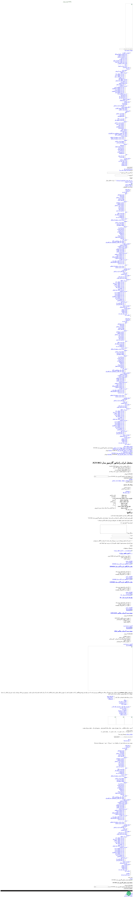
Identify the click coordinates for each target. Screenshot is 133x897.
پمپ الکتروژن (123, 81)
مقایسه (128, 873)
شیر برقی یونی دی (122, 161)
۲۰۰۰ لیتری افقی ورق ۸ (126, 553)
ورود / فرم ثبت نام (125, 874)
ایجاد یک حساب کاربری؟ (124, 170)
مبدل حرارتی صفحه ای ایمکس (117, 137)
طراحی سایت (129, 734)
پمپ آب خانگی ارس (119, 75)
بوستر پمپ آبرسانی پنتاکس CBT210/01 (121, 613)
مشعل (125, 140)
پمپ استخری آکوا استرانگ (121, 54)
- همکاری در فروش (122, 710)
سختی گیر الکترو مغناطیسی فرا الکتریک (117, 133)
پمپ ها (128, 68)
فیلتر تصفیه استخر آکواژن (121, 108)
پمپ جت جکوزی (123, 59)
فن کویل (125, 272)
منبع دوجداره (121, 148)
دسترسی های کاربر (121, 706)
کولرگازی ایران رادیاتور (119, 105)
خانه (131, 447)
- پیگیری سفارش (123, 713)
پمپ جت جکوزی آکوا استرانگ (120, 60)
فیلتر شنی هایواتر (120, 251)
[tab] (65, 491)
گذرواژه (130, 175)
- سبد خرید (124, 709)
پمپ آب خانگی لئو (123, 79)
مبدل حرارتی (124, 136)
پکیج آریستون (121, 198)
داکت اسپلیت (124, 274)
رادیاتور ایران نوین (120, 124)
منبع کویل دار (121, 150)
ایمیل (130, 538)
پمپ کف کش (124, 95)
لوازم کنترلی (127, 158)
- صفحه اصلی (110, 697)
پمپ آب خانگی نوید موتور (121, 80)
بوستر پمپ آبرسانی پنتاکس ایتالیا (123, 631)
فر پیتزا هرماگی (123, 100)
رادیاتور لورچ (121, 128)
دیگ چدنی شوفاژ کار (119, 120)
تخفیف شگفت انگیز (128, 446)
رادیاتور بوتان (121, 125)
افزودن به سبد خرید (128, 477)
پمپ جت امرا (124, 58)
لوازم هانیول (124, 165)
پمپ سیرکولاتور (123, 85)
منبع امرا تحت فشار (119, 146)
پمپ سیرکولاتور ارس (119, 87)
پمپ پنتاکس (121, 78)
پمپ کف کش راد (123, 96)
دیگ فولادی (121, 216)
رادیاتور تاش (124, 129)
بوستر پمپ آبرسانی (119, 71)
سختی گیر (124, 132)
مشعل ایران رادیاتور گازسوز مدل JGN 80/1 (119, 454)
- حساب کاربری (123, 708)
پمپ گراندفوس (120, 300)
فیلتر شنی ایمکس (123, 109)
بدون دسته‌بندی (126, 67)
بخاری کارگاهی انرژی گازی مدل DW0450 (121, 566)
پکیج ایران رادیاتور (120, 113)
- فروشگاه (110, 699)
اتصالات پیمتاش (123, 159)
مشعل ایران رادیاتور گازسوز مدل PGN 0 (120, 450)
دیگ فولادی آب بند (120, 217)
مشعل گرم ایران (120, 142)
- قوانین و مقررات (123, 701)
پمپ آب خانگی (123, 72)
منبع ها (125, 144)
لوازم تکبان (124, 162)
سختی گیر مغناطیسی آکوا (121, 134)
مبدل (126, 64)
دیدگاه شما (129, 533)
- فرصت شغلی (123, 714)
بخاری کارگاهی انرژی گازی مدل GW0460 (121, 582)
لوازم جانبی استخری (122, 63)
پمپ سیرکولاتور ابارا (122, 93)
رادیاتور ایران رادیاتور (119, 122)
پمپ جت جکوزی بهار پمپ (121, 62)
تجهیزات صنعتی (126, 99)
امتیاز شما (129, 522)
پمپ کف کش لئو (123, 97)
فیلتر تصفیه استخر (125, 107)
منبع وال (122, 238)
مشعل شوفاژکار (120, 225)
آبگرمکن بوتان (121, 200)
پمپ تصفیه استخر (123, 83)
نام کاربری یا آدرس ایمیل (126, 172)
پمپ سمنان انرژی (120, 299)
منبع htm (122, 145)
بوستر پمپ (124, 70)
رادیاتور (125, 121)
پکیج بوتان (122, 114)
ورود (131, 177)
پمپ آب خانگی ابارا (119, 74)
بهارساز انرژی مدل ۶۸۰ (126, 597)
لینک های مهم (110, 696)
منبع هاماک (121, 153)
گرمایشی (127, 111)
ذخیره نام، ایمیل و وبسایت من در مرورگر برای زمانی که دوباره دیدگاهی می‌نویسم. (112, 540)
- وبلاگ (125, 700)
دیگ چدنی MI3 (121, 118)
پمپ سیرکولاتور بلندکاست (118, 88)
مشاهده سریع (129, 562)
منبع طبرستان (121, 149)
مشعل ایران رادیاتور (119, 141)
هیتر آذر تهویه (121, 155)
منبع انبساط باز (120, 231)
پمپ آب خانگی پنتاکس (119, 284)
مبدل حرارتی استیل (122, 66)
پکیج (126, 112)
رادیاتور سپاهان (123, 130)
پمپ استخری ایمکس (122, 56)
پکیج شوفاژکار (121, 116)
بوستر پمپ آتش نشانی (122, 278)
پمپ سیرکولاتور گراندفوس (118, 91)
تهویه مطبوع (127, 101)
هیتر (126, 154)
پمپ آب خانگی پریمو (119, 76)
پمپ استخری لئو (120, 84)
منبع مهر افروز (120, 151)
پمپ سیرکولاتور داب (119, 89)
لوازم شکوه (124, 163)
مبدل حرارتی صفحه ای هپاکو (117, 138)
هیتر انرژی (121, 157)
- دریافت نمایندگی (123, 711)
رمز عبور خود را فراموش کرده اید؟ (124, 180)
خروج (131, 878)
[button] (127, 625)
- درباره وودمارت (123, 702)
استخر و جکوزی (126, 52)
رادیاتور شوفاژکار (120, 126)
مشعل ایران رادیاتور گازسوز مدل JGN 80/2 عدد (120, 476)
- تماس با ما (124, 704)
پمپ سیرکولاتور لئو (119, 92)
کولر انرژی (124, 103)
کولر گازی (124, 104)
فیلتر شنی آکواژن (120, 250)
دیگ (126, 117)
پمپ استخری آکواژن (122, 55)
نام (131, 535)
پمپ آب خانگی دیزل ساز (118, 283)
